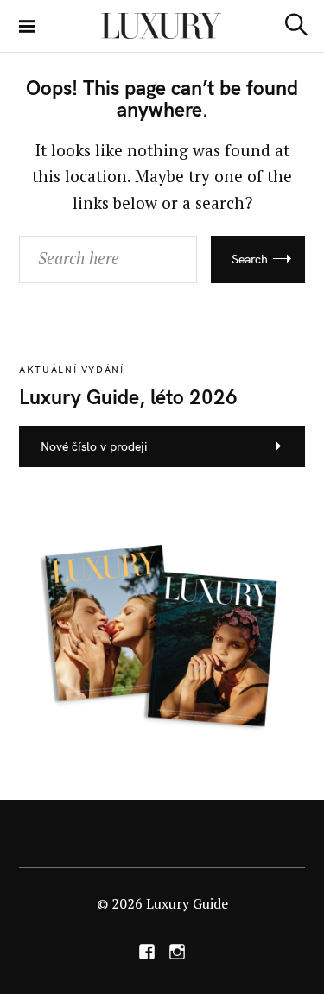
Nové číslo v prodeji (94, 446)
